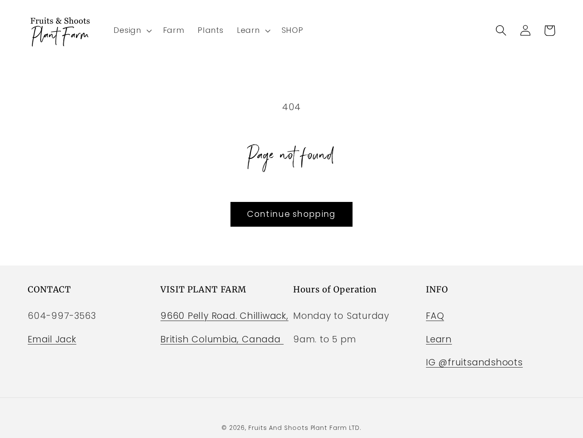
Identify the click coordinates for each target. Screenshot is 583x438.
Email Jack (52, 339)
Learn (439, 339)
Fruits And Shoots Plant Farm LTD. (304, 427)
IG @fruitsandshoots (474, 362)
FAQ (435, 316)
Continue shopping (291, 214)
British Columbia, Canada (222, 339)
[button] (131, 30)
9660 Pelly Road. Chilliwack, (224, 316)
